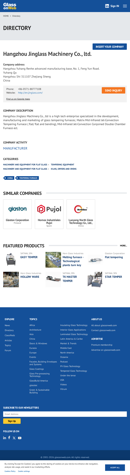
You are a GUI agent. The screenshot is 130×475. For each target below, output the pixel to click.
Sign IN (114, 6)
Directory (16, 16)
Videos (63, 384)
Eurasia (33, 348)
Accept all (115, 467)
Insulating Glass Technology (74, 325)
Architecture (35, 329)
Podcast (64, 361)
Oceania (64, 357)
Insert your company (110, 47)
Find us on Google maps (18, 99)
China (10, 178)
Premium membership (101, 344)
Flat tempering (114, 257)
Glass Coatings (36, 369)
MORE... (123, 245)
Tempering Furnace (28, 178)
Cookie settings (24, 471)
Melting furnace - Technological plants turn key (73, 261)
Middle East (66, 348)
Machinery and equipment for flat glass (25, 164)
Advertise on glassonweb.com (105, 349)
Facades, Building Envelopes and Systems (43, 363)
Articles (8, 340)
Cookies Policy (10, 471)
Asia (31, 334)
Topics (8, 345)
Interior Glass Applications (73, 329)
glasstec (33, 385)
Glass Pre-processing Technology (39, 375)
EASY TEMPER (29, 257)
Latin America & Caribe (71, 338)
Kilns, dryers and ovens (63, 168)
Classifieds (10, 335)
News (7, 325)
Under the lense (68, 375)
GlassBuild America (38, 380)
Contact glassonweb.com (103, 330)
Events (32, 357)
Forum (8, 350)
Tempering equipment (62, 164)
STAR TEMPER (113, 277)
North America (67, 352)
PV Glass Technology (70, 366)
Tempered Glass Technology (73, 370)
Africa (32, 325)
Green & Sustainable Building (39, 391)
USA (62, 379)
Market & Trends (68, 343)
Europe (32, 352)
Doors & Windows (38, 343)
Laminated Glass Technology (74, 334)
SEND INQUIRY (113, 90)
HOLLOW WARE (29, 277)
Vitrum (63, 389)
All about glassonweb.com (104, 325)
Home (6, 16)
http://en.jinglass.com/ (30, 92)
